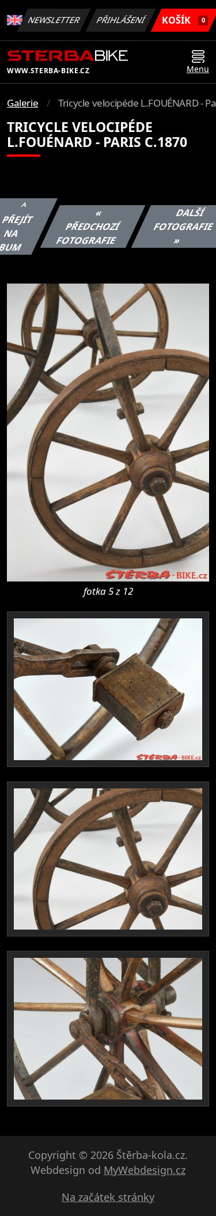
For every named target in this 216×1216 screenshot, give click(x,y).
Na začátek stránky (108, 1197)
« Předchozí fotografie (88, 226)
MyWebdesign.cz (144, 1170)
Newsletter (54, 19)
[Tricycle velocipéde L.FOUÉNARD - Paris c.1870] (108, 431)
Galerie (22, 102)
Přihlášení (120, 19)
